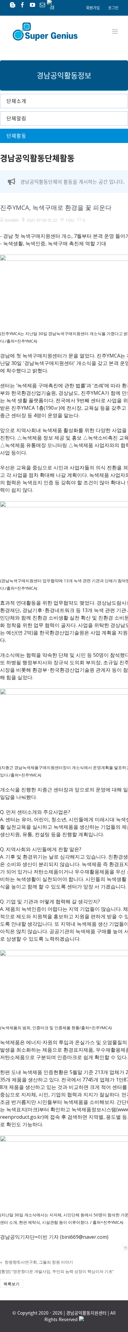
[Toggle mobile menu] (115, 31)
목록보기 (11, 1284)
